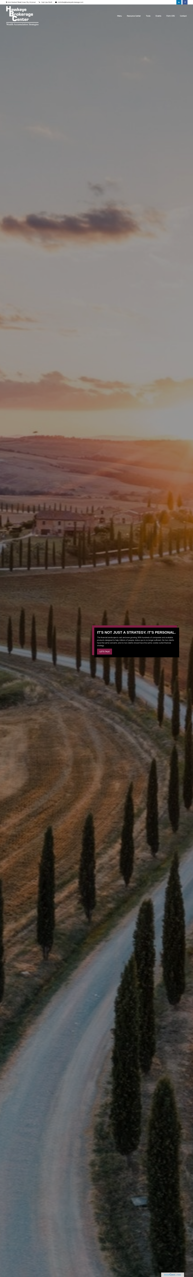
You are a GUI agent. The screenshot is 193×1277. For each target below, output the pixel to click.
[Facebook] (185, 2)
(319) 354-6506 (46, 2)
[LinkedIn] (178, 2)
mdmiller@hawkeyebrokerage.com (70, 2)
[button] (119, 16)
